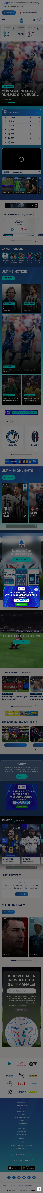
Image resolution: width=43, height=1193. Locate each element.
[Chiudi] (36, 589)
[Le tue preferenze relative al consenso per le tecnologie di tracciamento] (39, 1189)
